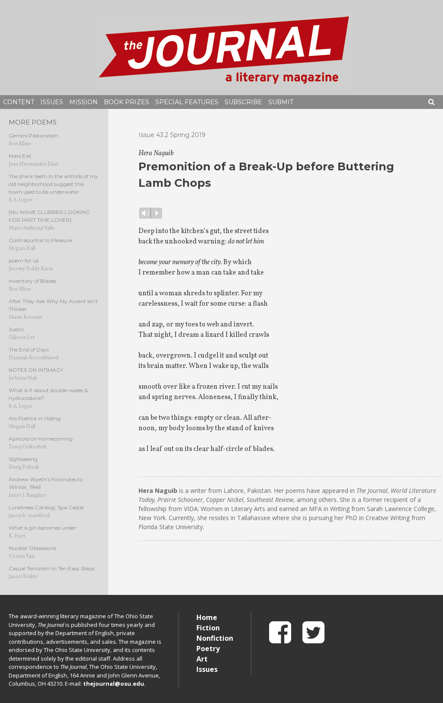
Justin (16, 329)
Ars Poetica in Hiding (35, 418)
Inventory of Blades (32, 281)
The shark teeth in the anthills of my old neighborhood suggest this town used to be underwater (53, 184)
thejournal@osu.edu (113, 683)
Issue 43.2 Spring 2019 (171, 135)
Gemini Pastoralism (33, 135)
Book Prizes (126, 102)
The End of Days (29, 349)
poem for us (24, 260)
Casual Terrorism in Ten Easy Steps (51, 568)
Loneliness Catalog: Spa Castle (46, 507)
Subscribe (243, 102)
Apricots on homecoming (41, 438)
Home (206, 617)
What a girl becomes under (42, 527)
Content (18, 102)
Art (202, 659)
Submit (280, 102)
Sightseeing (23, 459)
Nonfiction (214, 638)
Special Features (186, 102)
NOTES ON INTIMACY (36, 370)
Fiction (208, 628)
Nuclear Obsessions (32, 548)
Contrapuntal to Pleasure (40, 240)
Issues (51, 102)
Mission (83, 102)
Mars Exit (20, 156)
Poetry (208, 648)
